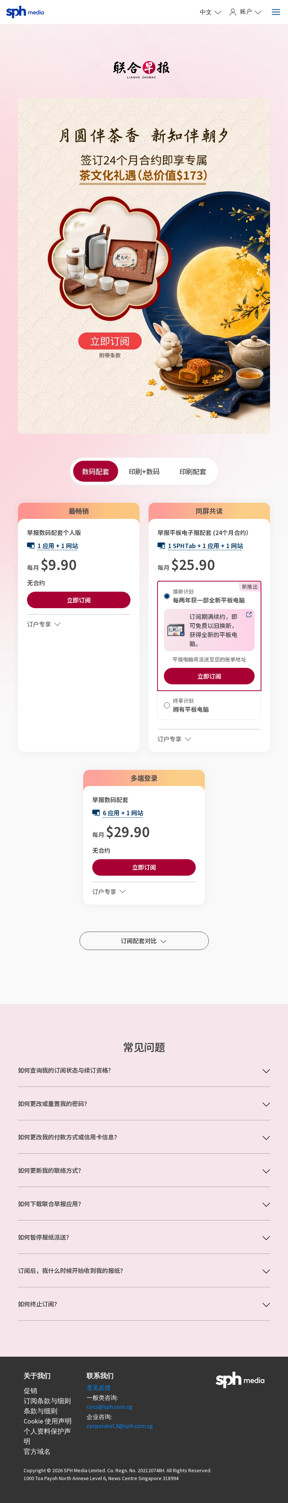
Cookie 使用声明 (48, 1421)
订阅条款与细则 (47, 1400)
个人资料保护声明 (47, 1436)
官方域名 (37, 1451)
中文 (206, 12)
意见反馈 (99, 1387)
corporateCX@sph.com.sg (120, 1425)
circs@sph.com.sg (109, 1406)
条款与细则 (40, 1411)
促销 (30, 1390)
